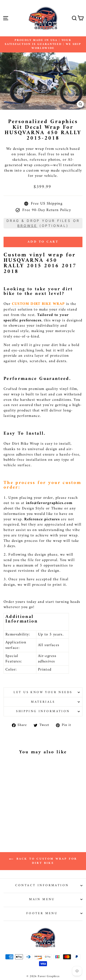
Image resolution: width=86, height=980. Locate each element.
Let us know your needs (43, 692)
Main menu (42, 899)
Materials (43, 702)
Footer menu (42, 913)
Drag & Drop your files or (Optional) (43, 223)
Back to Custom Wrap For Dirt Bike (46, 861)
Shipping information (43, 711)
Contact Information (42, 885)
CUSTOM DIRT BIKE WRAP (38, 304)
